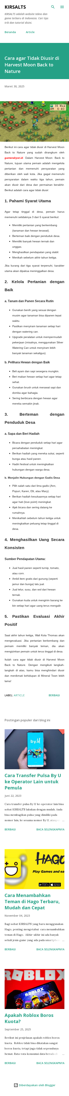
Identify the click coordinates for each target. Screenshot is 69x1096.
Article (30, 32)
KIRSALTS (15, 7)
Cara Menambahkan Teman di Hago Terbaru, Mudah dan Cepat (32, 901)
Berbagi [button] (54, 695)
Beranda (10, 32)
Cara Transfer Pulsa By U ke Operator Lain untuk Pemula (33, 781)
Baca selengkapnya (50, 829)
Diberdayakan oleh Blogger (36, 1085)
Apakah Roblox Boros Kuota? (29, 1018)
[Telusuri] (53, 7)
